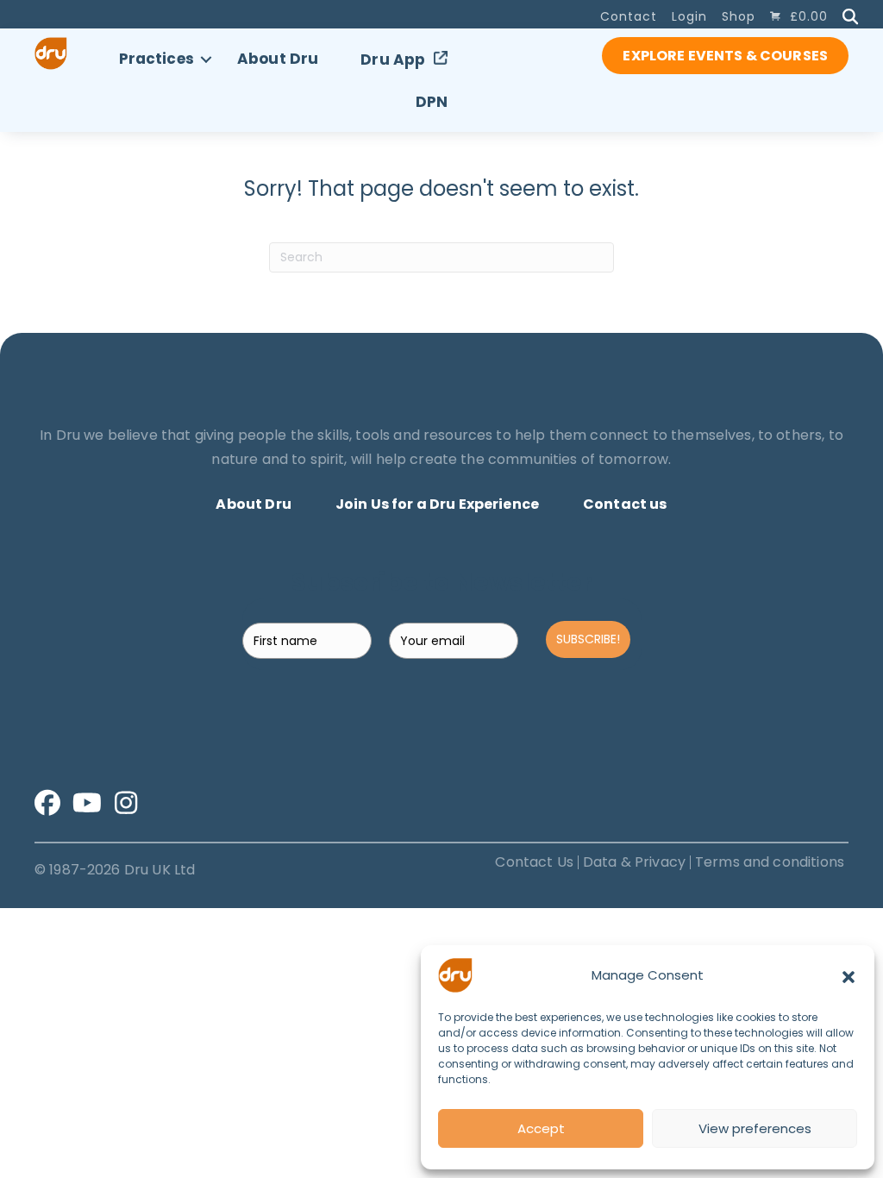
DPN (432, 101)
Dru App (392, 59)
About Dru (277, 58)
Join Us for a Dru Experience (437, 504)
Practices (156, 58)
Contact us (625, 504)
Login (689, 16)
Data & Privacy (634, 862)
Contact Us (534, 862)
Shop (738, 16)
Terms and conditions (769, 862)
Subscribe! (588, 639)
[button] (848, 975)
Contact (628, 16)
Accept (541, 1128)
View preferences (754, 1128)
